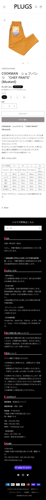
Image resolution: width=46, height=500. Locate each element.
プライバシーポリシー (15, 492)
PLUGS (14, 489)
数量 (3, 102)
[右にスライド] (27, 63)
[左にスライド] (18, 63)
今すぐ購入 (23, 120)
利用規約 (26, 492)
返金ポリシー (35, 489)
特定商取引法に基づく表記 (24, 495)
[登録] (39, 228)
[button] (4, 7)
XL (25, 97)
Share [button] (6, 208)
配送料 (6, 89)
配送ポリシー (35, 492)
